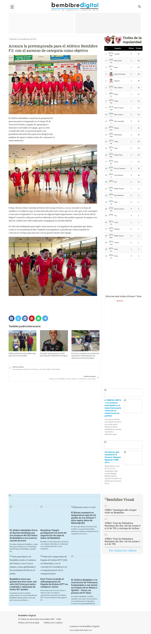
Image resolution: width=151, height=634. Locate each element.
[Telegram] (45, 318)
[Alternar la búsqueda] (139, 6)
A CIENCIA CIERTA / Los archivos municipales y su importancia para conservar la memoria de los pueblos (113, 408)
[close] (12, 7)
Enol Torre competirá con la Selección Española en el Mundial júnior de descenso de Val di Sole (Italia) (85, 356)
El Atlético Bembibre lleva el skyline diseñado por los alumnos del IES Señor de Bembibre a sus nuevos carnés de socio (24, 535)
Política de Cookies (53, 622)
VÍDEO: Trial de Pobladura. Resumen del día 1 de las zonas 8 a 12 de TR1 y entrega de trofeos (123, 525)
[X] (18, 318)
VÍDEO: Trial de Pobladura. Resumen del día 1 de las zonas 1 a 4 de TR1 (122, 541)
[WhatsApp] (38, 318)
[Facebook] (12, 318)
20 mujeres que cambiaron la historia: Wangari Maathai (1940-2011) (113, 457)
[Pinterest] (32, 318)
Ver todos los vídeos (122, 550)
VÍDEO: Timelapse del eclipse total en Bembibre (120, 511)
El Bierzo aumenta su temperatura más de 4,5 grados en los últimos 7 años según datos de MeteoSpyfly (83, 517)
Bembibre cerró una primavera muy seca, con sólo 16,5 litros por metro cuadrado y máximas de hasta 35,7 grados (23, 584)
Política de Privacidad (28, 622)
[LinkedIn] (25, 318)
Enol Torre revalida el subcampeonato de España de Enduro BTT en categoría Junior (54, 583)
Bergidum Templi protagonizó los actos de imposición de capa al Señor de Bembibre (53, 534)
